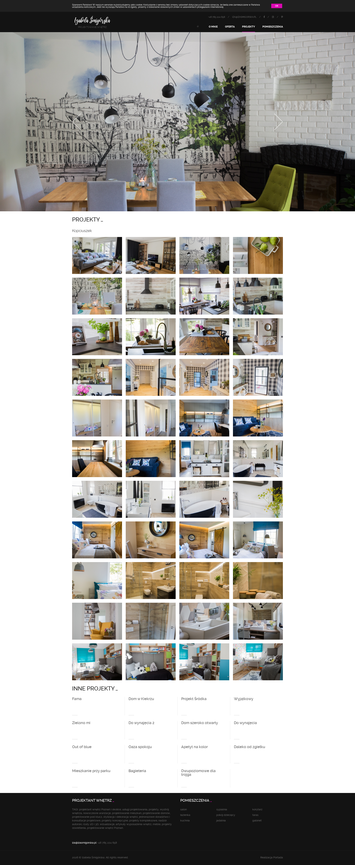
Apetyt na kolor (194, 747)
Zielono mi (81, 723)
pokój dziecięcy (225, 814)
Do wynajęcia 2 (141, 723)
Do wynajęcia (245, 723)
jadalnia (221, 820)
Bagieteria (137, 771)
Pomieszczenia (272, 26)
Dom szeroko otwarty (199, 723)
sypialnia (221, 809)
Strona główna (197, 26)
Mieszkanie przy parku (91, 771)
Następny (278, 121)
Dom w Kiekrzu (141, 699)
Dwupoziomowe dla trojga (198, 773)
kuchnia (185, 820)
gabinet (257, 820)
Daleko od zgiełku (249, 747)
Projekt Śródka (194, 699)
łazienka (185, 814)
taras (255, 814)
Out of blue (82, 747)
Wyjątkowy (243, 699)
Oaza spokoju (140, 747)
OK (276, 6)
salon (183, 809)
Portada (278, 857)
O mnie (213, 26)
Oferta (230, 26)
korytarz (257, 809)
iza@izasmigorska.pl (244, 17)
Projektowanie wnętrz (92, 27)
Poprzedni (76, 121)
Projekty (248, 26)
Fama (77, 699)
